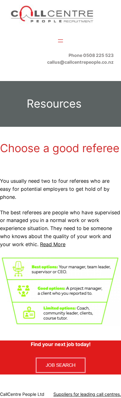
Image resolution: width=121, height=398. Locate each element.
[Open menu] (60, 41)
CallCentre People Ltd (22, 394)
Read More (52, 244)
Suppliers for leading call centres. (87, 394)
